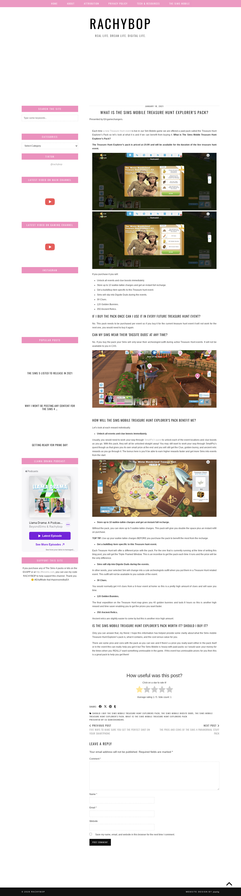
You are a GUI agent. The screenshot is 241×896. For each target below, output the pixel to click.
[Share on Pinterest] (110, 706)
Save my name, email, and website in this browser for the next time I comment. (135, 834)
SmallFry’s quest (153, 440)
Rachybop (120, 23)
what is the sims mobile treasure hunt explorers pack (156, 716)
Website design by (202, 892)
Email (93, 807)
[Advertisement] (120, 71)
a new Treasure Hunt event (117, 131)
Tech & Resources (148, 3)
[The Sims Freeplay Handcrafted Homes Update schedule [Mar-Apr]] (50, 247)
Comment (95, 758)
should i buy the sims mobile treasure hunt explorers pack (126, 713)
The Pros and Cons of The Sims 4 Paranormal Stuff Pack (189, 729)
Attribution (91, 3)
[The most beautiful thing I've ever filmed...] (50, 202)
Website (93, 821)
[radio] (139, 690)
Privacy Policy (118, 3)
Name (93, 794)
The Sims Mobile (179, 3)
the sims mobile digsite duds (177, 713)
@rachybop (56, 164)
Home (54, 3)
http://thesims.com (45, 572)
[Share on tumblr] (115, 706)
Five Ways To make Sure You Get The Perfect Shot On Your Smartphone (119, 729)
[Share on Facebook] (100, 706)
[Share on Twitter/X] (105, 706)
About (71, 3)
